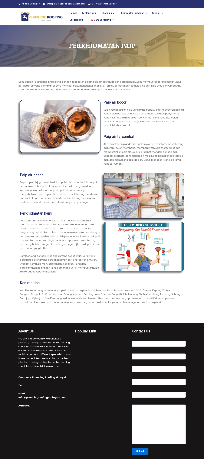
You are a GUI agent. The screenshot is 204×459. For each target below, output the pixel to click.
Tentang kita (89, 13)
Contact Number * (140, 364)
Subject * (136, 390)
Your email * (138, 351)
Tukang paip (107, 13)
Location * (137, 377)
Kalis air (156, 13)
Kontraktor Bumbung (132, 13)
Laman (73, 13)
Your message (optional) (144, 402)
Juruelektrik (76, 20)
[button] (108, 13)
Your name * (138, 339)
